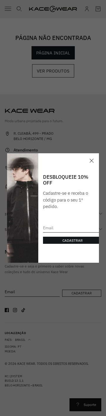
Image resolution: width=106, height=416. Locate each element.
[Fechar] (91, 160)
